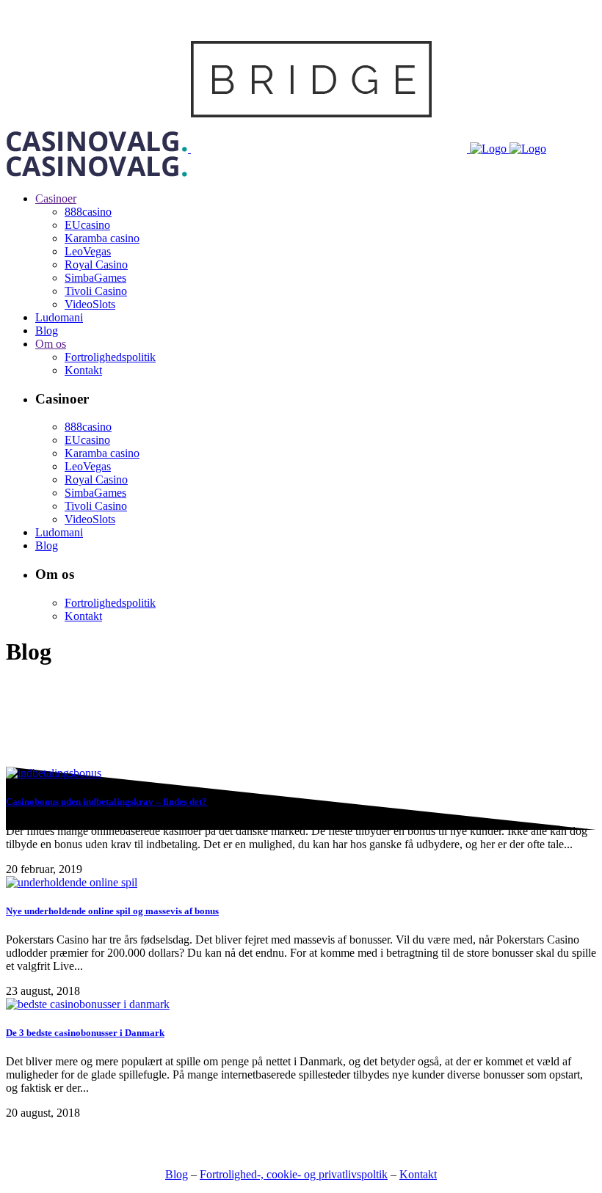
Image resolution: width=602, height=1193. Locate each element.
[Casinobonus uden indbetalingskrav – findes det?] (53, 773)
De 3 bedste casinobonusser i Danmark (85, 1032)
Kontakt (418, 1174)
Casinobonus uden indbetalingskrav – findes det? (106, 801)
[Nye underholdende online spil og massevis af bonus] (71, 882)
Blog (176, 1174)
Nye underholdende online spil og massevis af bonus (112, 910)
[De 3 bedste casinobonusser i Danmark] (88, 1004)
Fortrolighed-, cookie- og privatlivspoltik (294, 1174)
